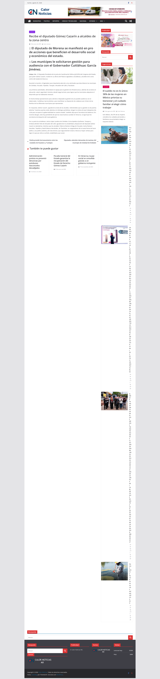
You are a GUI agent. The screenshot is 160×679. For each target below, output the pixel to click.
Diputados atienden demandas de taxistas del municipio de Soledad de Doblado (80, 141)
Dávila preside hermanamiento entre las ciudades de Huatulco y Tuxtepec (43, 141)
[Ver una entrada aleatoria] (130, 21)
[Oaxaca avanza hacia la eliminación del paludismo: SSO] (114, 580)
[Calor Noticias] (29, 21)
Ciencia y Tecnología (69, 21)
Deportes (55, 21)
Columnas (106, 75)
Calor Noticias (121, 99)
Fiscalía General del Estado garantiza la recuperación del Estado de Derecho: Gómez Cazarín (62, 161)
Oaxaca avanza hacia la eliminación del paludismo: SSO (130, 571)
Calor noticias (46, 44)
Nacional (83, 21)
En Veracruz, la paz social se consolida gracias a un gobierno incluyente (86, 159)
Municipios (37, 21)
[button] (96, 21)
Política (47, 21)
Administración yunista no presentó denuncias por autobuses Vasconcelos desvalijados (37, 162)
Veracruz (32, 32)
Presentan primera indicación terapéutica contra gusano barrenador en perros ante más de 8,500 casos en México (130, 155)
